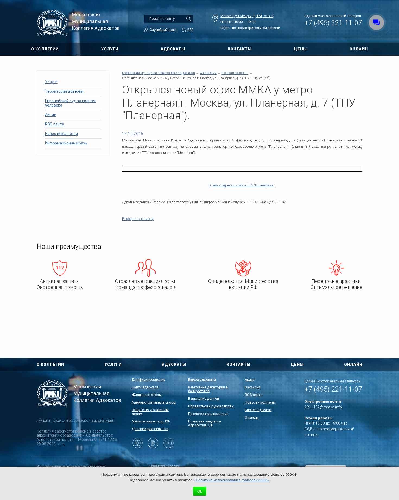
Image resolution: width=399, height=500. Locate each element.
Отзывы (252, 417)
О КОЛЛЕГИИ (45, 49)
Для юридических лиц (150, 429)
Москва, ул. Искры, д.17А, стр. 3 (246, 16)
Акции (50, 114)
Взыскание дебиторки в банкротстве (208, 389)
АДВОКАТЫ (173, 49)
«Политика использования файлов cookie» (232, 479)
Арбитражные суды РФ (151, 421)
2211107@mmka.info (323, 407)
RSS (190, 30)
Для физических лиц (148, 380)
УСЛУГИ (109, 49)
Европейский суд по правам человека (70, 103)
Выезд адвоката (202, 380)
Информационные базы (66, 143)
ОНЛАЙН (359, 49)
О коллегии (208, 73)
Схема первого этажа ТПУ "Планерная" (242, 185)
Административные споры (154, 402)
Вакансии (252, 387)
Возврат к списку (138, 219)
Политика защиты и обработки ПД (204, 423)
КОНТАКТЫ (240, 49)
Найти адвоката (145, 387)
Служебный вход (163, 30)
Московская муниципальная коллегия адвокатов (158, 73)
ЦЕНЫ (300, 49)
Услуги (51, 82)
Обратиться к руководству (210, 406)
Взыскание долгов (203, 398)
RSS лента (54, 124)
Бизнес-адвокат (258, 410)
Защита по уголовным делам (150, 412)
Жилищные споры (147, 395)
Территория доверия (64, 91)
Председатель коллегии (208, 414)
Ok (199, 491)
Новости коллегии (61, 133)
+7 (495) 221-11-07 (333, 23)
